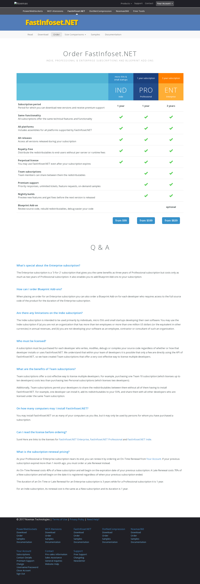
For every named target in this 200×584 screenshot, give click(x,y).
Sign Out (21, 573)
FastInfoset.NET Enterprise (74, 439)
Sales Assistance (53, 557)
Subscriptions (23, 554)
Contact (149, 3)
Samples (95, 34)
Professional (146, 92)
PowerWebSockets (33, 11)
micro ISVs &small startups (121, 78)
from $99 (121, 220)
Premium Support (25, 560)
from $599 (146, 220)
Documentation (113, 34)
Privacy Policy (77, 519)
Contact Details (24, 557)
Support (138, 3)
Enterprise (170, 92)
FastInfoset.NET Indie (139, 439)
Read (30, 34)
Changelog (79, 557)
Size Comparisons (74, 34)
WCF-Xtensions (55, 11)
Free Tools (139, 11)
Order (56, 34)
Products (125, 3)
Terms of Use (59, 519)
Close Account (24, 570)
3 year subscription (171, 78)
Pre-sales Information (56, 554)
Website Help (52, 563)
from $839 (171, 220)
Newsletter (79, 560)
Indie (121, 92)
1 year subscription (146, 78)
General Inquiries (53, 560)
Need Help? (93, 519)
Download (43, 34)
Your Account (164, 3)
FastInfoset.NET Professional (106, 439)
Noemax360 (122, 11)
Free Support (80, 554)
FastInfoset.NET (76, 11)
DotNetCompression (100, 11)
